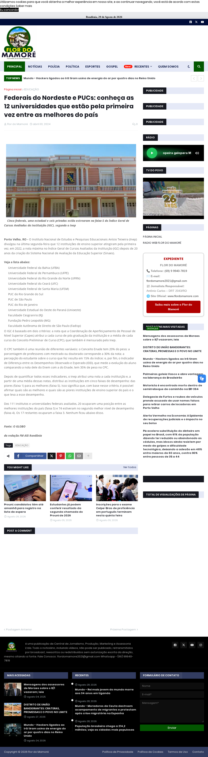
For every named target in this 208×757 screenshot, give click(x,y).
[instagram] (173, 470)
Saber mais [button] (24, 6)
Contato (198, 752)
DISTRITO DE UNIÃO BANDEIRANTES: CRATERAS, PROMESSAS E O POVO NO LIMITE (172, 349)
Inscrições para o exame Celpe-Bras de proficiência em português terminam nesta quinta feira (115, 510)
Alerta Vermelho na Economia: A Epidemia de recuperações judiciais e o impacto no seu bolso (173, 419)
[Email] (79, 456)
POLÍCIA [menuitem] (54, 67)
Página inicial (13, 89)
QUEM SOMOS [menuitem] (168, 67)
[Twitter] (52, 456)
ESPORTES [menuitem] (92, 67)
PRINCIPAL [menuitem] (14, 67)
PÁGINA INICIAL (152, 237)
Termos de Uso (178, 752)
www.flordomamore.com (183, 296)
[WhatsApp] (70, 456)
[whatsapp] (173, 464)
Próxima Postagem (123, 629)
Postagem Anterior (19, 629)
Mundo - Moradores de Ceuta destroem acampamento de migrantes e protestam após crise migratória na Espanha (105, 709)
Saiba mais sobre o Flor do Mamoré (173, 307)
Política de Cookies (150, 752)
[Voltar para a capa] (18, 43)
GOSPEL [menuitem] (112, 67)
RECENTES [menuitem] (141, 67)
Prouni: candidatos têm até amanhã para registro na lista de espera (23, 508)
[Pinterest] (61, 456)
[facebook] (173, 466)
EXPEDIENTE (173, 258)
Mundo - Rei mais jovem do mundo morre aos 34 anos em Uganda (104, 691)
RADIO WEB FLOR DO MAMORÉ (162, 243)
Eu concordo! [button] (9, 10)
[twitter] (173, 468)
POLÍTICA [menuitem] (72, 67)
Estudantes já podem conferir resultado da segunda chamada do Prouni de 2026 (66, 510)
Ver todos (129, 467)
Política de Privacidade (117, 752)
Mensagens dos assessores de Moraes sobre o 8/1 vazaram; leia (171, 337)
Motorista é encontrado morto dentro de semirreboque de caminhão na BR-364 (172, 387)
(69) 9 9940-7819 (176, 270)
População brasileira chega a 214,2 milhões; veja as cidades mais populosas (104, 728)
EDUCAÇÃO (31, 89)
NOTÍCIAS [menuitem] (35, 67)
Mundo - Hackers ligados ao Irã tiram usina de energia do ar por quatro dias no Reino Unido (173, 362)
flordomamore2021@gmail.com (166, 280)
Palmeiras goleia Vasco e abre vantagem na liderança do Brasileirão (76, 78)
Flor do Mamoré (38, 752)
